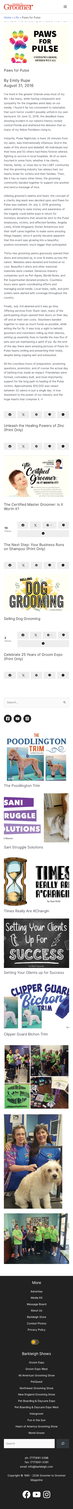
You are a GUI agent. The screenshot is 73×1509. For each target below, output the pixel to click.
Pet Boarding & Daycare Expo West (37, 1502)
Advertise (36, 1386)
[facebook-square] (8, 813)
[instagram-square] (27, 813)
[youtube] (18, 813)
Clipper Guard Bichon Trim (26, 1129)
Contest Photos (36, 1418)
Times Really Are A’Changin (26, 1005)
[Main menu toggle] (65, 7)
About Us (36, 1405)
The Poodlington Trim (22, 880)
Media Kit (36, 1392)
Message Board (36, 1398)
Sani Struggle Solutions (23, 941)
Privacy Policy (37, 1424)
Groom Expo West (37, 1463)
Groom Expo (36, 1457)
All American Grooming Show (36, 1470)
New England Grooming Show (36, 1489)
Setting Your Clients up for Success (34, 1067)
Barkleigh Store (36, 1411)
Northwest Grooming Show (36, 1482)
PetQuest (36, 1476)
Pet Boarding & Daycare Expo (36, 1495)
